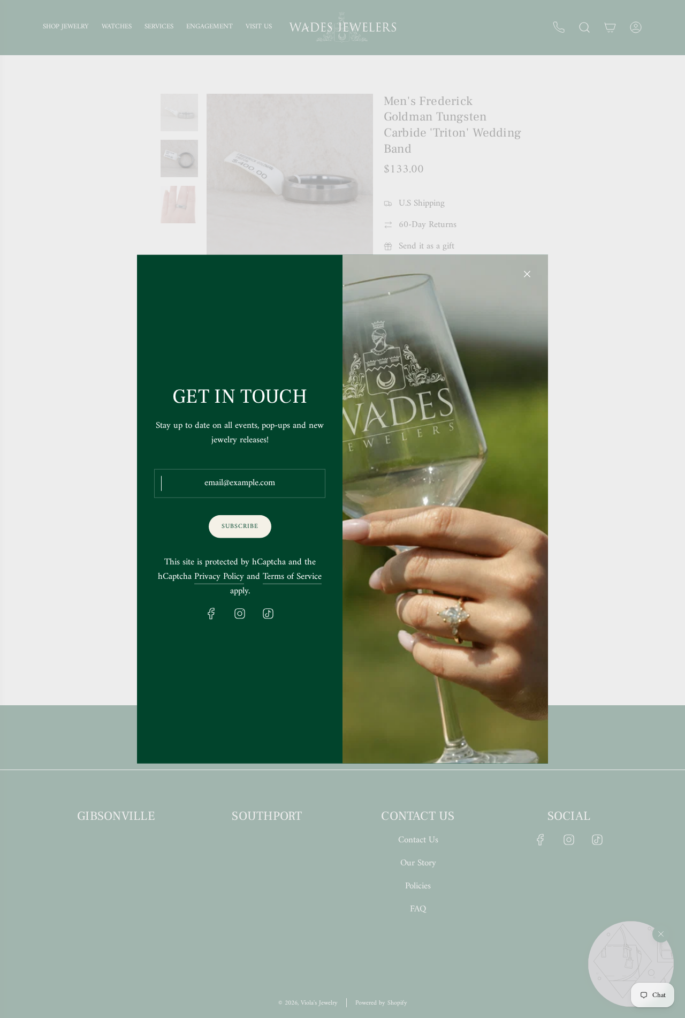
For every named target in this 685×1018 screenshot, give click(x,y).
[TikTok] (268, 614)
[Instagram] (240, 614)
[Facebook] (211, 614)
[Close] (527, 273)
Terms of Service (292, 577)
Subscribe (240, 526)
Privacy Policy (219, 577)
